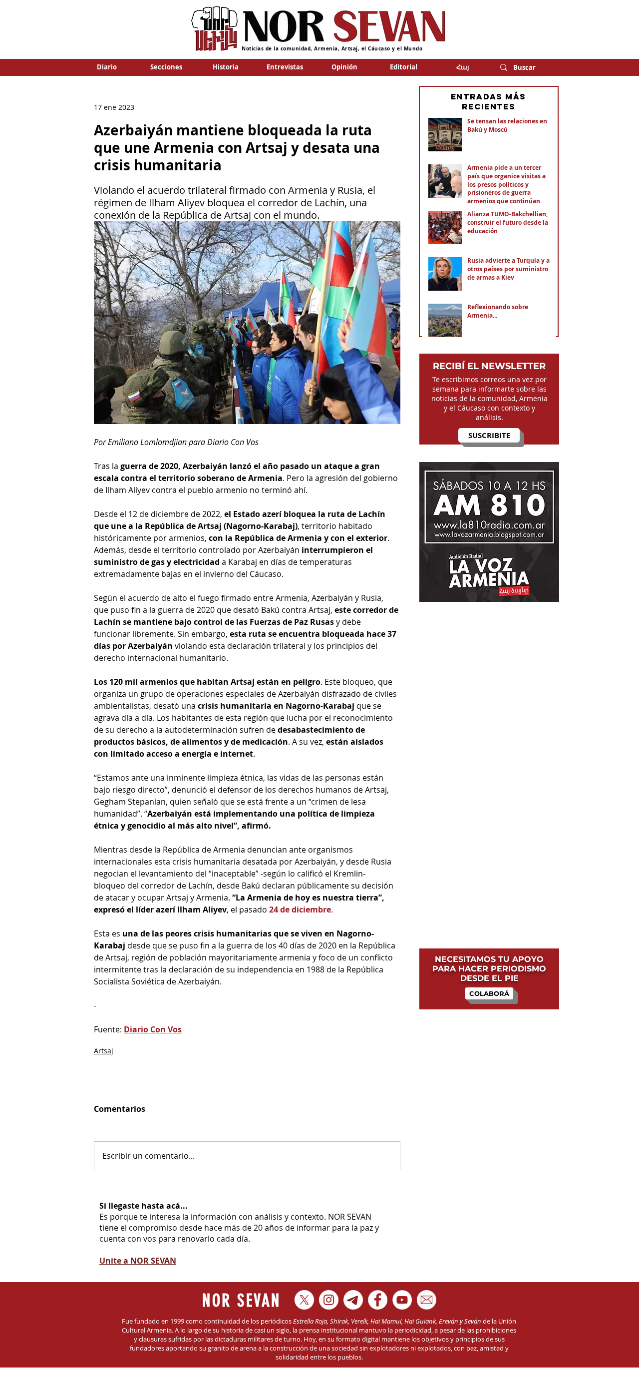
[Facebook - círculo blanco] (377, 1300)
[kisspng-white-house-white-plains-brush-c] (426, 1300)
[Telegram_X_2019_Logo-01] (353, 1300)
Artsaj (103, 1050)
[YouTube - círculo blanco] (402, 1300)
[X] (304, 1300)
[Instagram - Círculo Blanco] (328, 1300)
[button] (166, 67)
